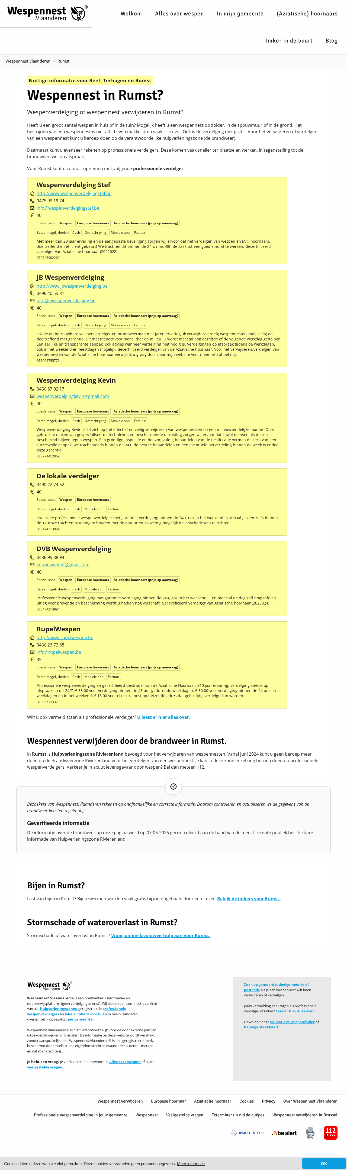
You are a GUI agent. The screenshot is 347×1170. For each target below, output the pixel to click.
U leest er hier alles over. (163, 717)
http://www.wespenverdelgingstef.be (74, 193)
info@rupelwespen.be (59, 652)
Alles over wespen (179, 13)
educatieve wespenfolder (292, 1021)
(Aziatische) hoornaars (307, 13)
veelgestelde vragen (44, 1067)
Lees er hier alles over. (295, 1011)
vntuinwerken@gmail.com (63, 565)
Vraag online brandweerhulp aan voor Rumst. (160, 935)
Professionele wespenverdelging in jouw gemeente (80, 1115)
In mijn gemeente (240, 13)
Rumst (63, 61)
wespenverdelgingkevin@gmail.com (73, 396)
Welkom (131, 13)
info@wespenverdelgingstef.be (68, 208)
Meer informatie (191, 1163)
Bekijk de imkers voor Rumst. (249, 899)
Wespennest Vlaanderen (27, 61)
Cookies (246, 1101)
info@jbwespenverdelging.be (66, 301)
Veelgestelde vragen (184, 1115)
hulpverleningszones (58, 1008)
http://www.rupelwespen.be (65, 638)
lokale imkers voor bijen (86, 1014)
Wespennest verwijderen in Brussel (305, 1115)
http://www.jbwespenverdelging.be (72, 286)
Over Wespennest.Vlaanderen (310, 1101)
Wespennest (147, 1115)
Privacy (268, 1101)
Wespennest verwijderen (120, 1101)
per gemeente (80, 1019)
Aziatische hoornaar (212, 1101)
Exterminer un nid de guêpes (237, 1115)
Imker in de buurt (289, 40)
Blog (332, 40)
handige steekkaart (261, 1027)
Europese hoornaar (168, 1101)
